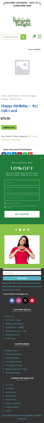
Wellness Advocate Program (16, 369)
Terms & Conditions (13, 403)
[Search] (23, 37)
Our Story (9, 385)
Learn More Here (22, 5)
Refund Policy (11, 399)
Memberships (11, 338)
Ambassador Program (14, 354)
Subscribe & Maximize (14, 362)
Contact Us (10, 316)
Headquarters (11, 392)
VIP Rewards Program (14, 365)
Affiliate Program (12, 350)
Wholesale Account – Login (16, 331)
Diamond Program (12, 358)
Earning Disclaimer (12, 407)
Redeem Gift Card (12, 335)
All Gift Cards (13, 96)
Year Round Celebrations (11, 140)
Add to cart (9, 127)
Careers (9, 411)
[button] (3, 4)
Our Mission (10, 388)
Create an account (14, 203)
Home (3, 96)
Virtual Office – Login (14, 327)
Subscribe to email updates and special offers (22, 207)
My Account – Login (13, 320)
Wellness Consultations (15, 324)
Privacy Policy (11, 396)
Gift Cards (25, 96)
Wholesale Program (13, 373)
